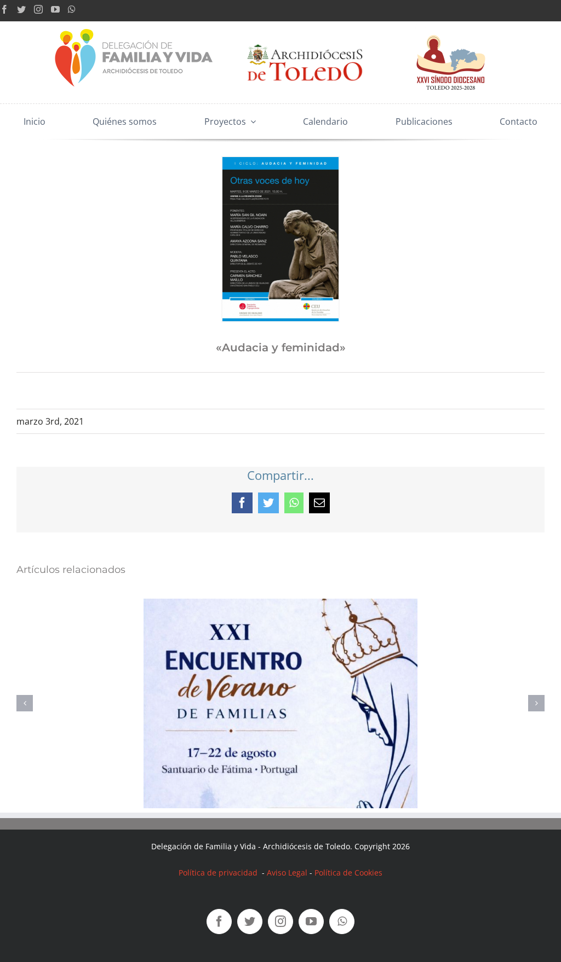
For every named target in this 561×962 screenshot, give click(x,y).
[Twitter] (21, 9)
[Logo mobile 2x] (135, 26)
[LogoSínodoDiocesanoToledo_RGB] (451, 26)
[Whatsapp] (72, 9)
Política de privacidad (219, 872)
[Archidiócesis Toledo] (305, 37)
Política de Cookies (348, 872)
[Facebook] (4, 9)
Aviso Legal (287, 872)
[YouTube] (55, 9)
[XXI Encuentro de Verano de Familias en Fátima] (280, 605)
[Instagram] (38, 9)
